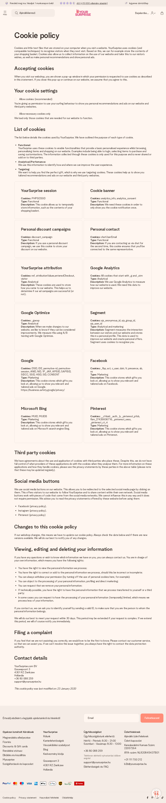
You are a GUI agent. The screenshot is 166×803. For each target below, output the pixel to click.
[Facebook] (147, 797)
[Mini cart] (162, 13)
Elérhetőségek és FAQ (96, 766)
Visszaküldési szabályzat (56, 745)
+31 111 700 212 (133, 759)
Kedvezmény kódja (53, 753)
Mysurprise (9, 759)
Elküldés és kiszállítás (14, 755)
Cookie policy (9, 797)
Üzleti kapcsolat (133, 740)
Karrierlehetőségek (53, 740)
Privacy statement (27, 797)
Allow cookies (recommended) (35, 99)
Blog (45, 749)
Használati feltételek (49, 797)
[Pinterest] (152, 797)
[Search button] (16, 13)
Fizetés (7, 742)
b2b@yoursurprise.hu (135, 763)
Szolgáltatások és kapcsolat (18, 763)
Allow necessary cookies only (34, 113)
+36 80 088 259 (23, 678)
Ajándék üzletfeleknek (136, 736)
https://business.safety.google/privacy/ (43, 390)
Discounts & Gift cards (15, 746)
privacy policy (38, 506)
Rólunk (46, 736)
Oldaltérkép (67, 797)
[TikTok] (162, 797)
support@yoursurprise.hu (27, 681)
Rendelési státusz (12, 750)
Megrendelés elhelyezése (16, 737)
